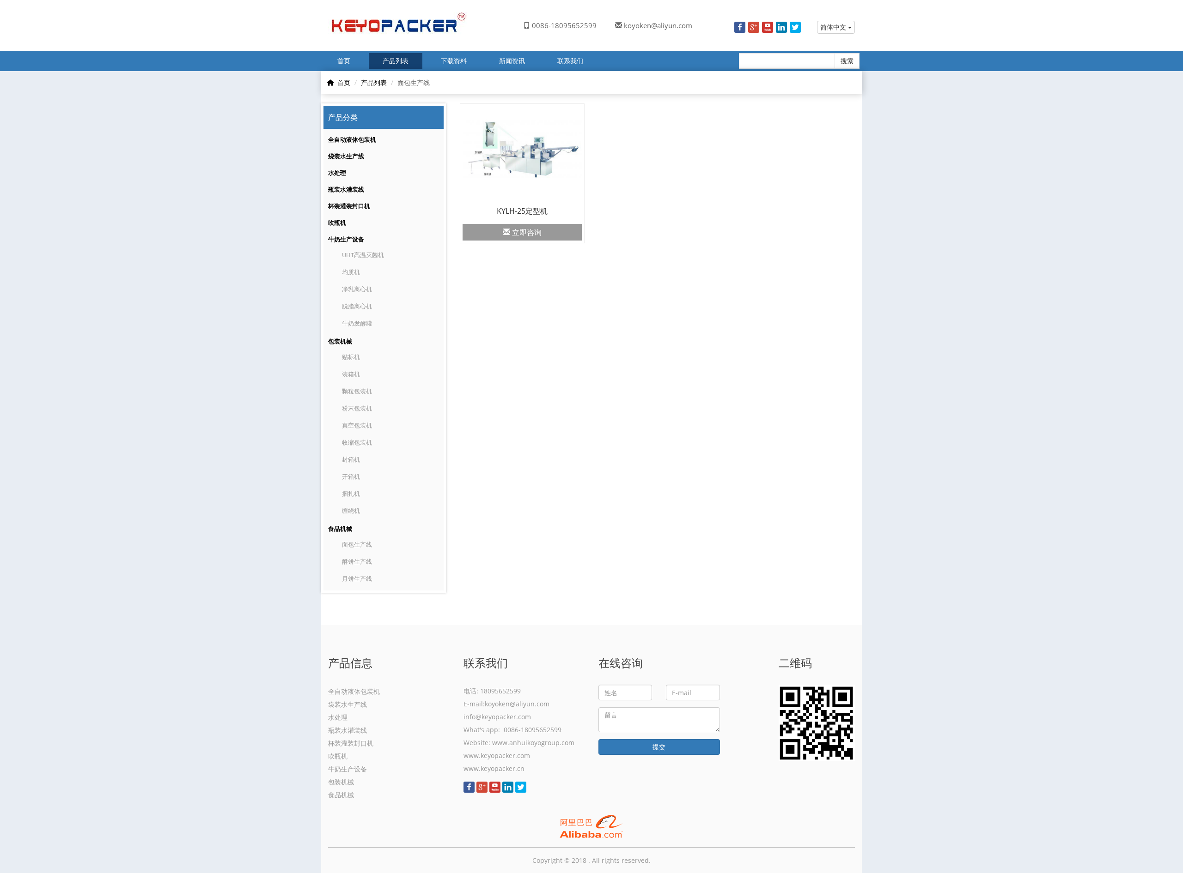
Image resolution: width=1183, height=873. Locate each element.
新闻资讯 (512, 60)
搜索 (847, 60)
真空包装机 (357, 425)
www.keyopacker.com (496, 755)
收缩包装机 (357, 442)
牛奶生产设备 (346, 239)
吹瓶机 (337, 222)
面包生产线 (357, 544)
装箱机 (351, 374)
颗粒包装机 (357, 391)
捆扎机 (351, 493)
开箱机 (351, 476)
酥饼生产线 (357, 561)
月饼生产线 (357, 578)
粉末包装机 (357, 408)
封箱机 (351, 459)
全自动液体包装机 (352, 139)
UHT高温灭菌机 (363, 255)
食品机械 (340, 528)
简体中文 (834, 27)
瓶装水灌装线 (346, 189)
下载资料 (454, 60)
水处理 (337, 173)
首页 (343, 60)
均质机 (351, 272)
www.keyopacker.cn (493, 768)
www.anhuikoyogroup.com (533, 742)
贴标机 (351, 357)
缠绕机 (351, 510)
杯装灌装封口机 (349, 206)
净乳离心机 (357, 289)
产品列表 (396, 60)
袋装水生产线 (346, 156)
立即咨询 (526, 232)
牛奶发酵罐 (357, 323)
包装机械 (340, 341)
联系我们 (570, 60)
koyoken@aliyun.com (658, 25)
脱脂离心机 (357, 306)
